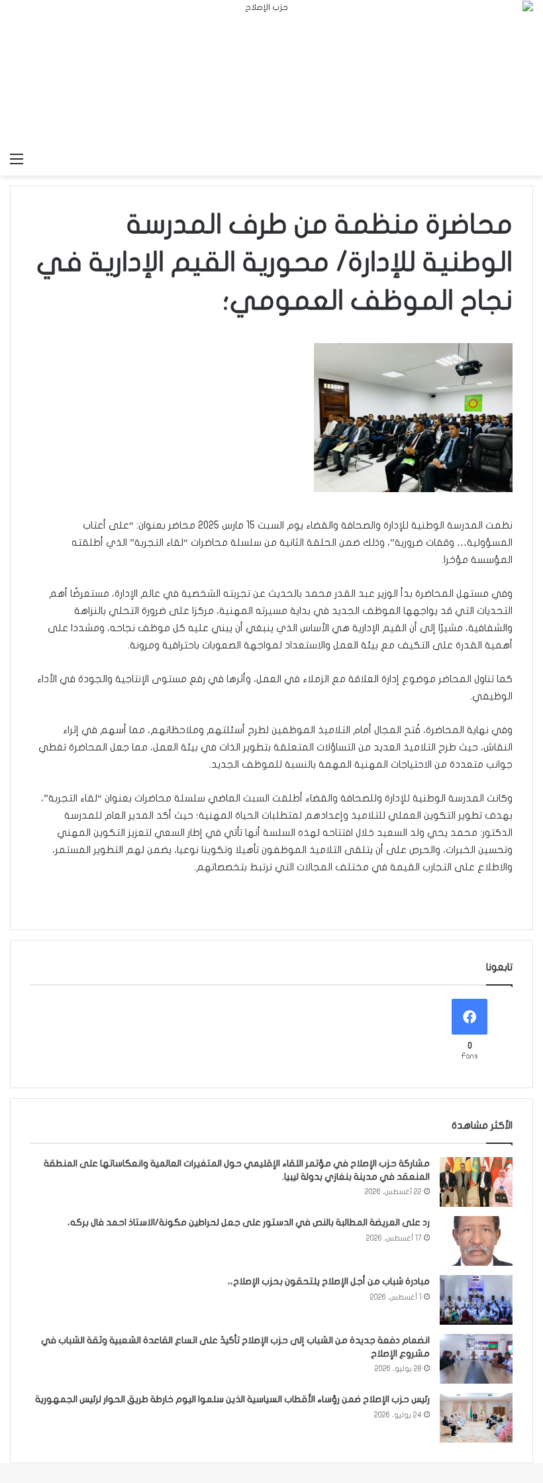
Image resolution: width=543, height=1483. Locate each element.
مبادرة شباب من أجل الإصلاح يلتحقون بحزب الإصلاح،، (329, 1281)
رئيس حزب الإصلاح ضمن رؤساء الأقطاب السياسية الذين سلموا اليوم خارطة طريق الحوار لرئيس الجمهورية (232, 1399)
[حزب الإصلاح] (271, 73)
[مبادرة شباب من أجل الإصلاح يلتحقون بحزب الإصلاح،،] (476, 1300)
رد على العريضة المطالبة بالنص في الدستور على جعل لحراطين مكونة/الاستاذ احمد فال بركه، (249, 1222)
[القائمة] (16, 159)
